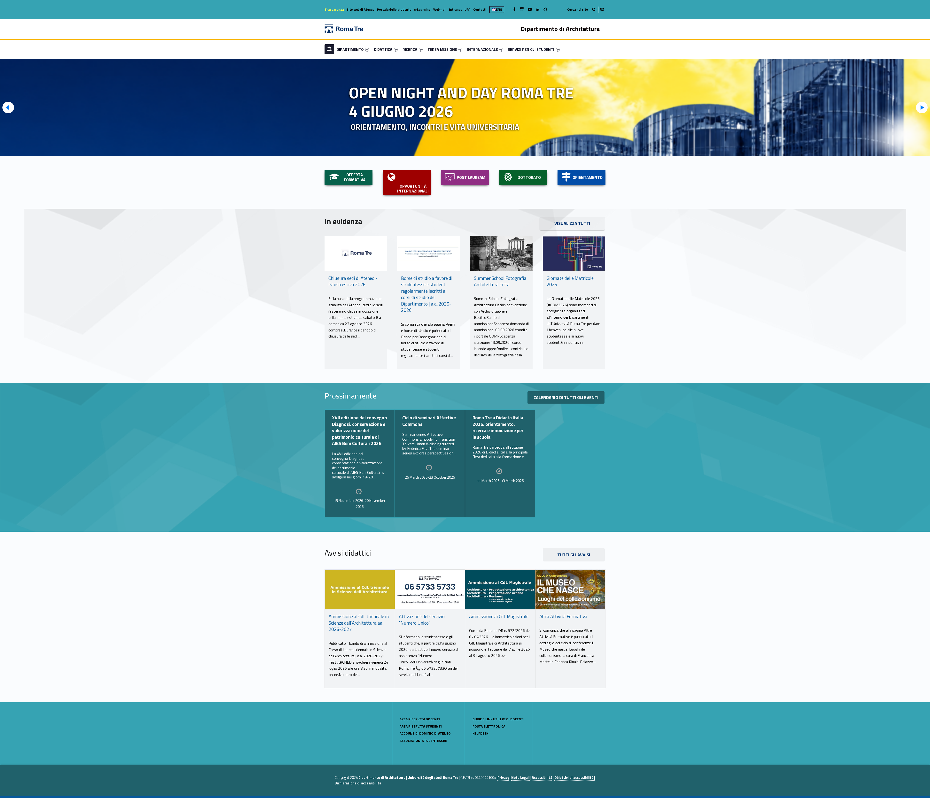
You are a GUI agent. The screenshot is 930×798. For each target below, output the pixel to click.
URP (468, 9)
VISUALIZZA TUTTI (572, 223)
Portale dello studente (394, 9)
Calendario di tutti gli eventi (566, 397)
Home (329, 49)
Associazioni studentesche (423, 740)
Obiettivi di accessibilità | (574, 777)
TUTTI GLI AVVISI (573, 555)
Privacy (503, 777)
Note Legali (520, 777)
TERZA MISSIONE (442, 49)
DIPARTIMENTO (350, 49)
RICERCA (410, 49)
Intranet (455, 9)
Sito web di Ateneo (360, 9)
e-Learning (422, 9)
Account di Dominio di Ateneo (425, 733)
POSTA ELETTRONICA (489, 726)
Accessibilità (542, 777)
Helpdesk (480, 733)
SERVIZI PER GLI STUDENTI (531, 49)
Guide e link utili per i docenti (498, 718)
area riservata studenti (421, 726)
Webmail (439, 9)
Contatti (479, 9)
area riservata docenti (420, 718)
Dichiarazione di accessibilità (358, 783)
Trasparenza (334, 9)
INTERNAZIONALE (482, 49)
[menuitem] (329, 49)
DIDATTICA (383, 49)
